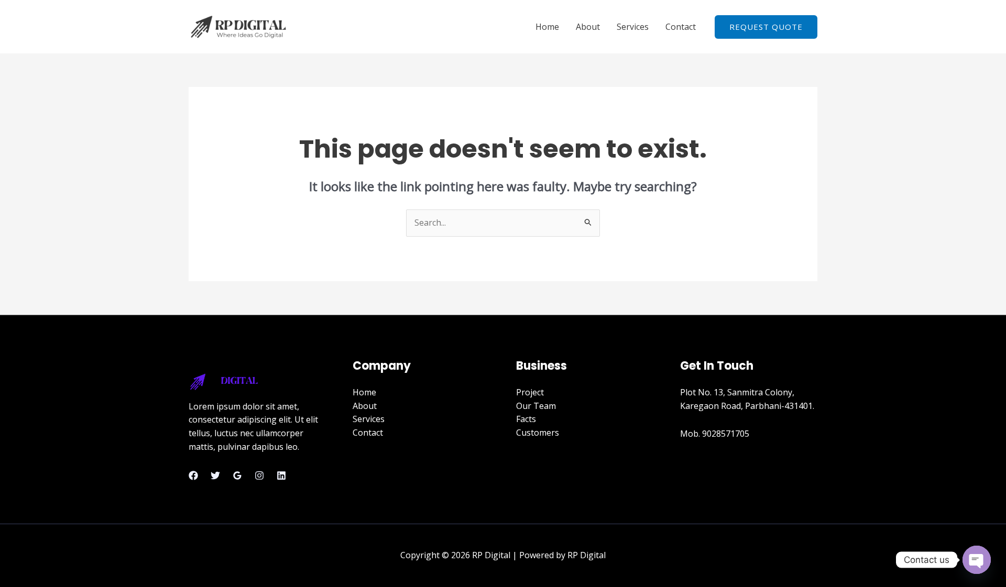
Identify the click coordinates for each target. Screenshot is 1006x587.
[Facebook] (193, 475)
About (588, 26)
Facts (526, 419)
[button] (766, 27)
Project (530, 392)
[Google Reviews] (237, 475)
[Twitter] (215, 475)
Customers (537, 432)
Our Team (536, 406)
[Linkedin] (281, 475)
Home (547, 26)
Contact (680, 26)
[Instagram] (259, 475)
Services (633, 26)
